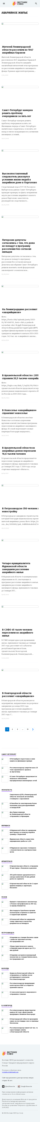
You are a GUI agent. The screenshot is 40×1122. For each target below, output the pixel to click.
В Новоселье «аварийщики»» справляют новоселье (19, 412)
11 (27, 729)
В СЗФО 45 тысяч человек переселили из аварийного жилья (17, 632)
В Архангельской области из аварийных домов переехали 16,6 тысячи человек (19, 450)
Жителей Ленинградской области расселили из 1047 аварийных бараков (17, 49)
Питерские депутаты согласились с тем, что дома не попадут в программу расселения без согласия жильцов (18, 245)
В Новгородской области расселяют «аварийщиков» (18, 695)
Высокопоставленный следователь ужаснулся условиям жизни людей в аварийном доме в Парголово (19, 178)
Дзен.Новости (10, 1086)
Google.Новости (26, 1086)
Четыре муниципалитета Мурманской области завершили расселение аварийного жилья (16, 568)
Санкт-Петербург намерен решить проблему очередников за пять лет (17, 113)
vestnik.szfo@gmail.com (10, 1072)
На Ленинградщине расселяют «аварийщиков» (19, 311)
